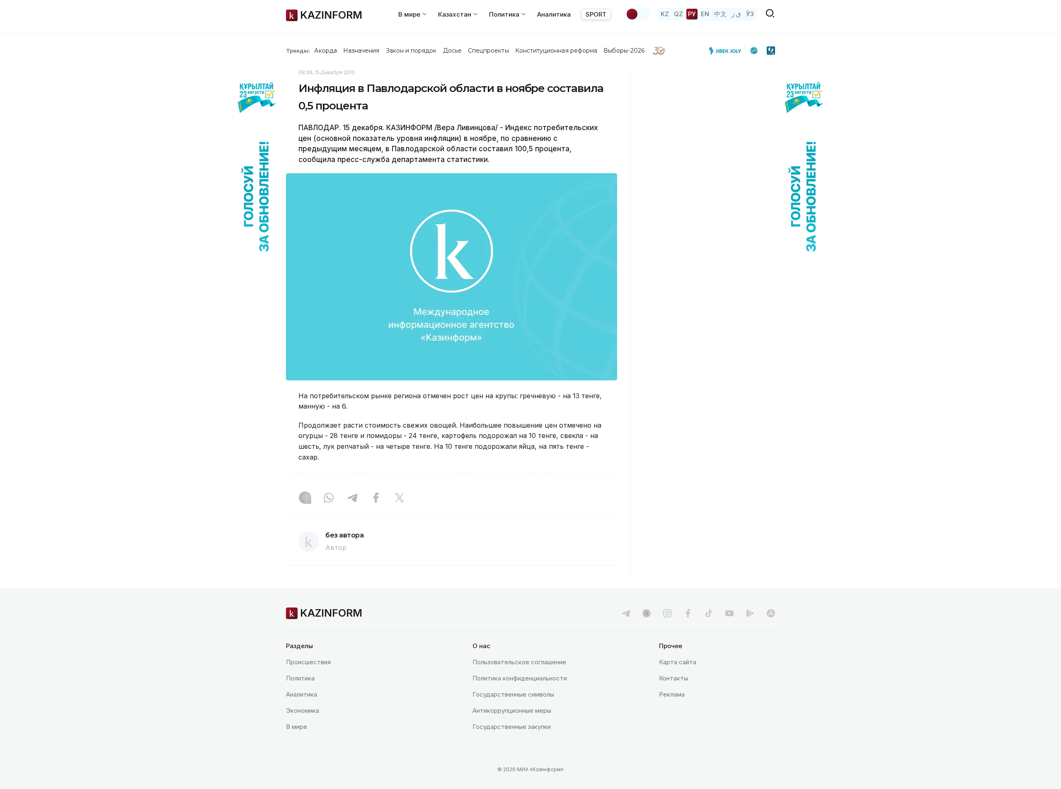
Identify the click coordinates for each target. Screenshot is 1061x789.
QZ (678, 14)
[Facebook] (376, 498)
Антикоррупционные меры (511, 710)
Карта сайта (677, 662)
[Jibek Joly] (727, 50)
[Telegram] (352, 498)
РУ (692, 14)
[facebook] (688, 613)
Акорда (325, 50)
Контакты (673, 678)
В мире (296, 727)
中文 (720, 14)
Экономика (302, 710)
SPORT (596, 14)
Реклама (672, 694)
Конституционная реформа (556, 50)
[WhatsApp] (328, 498)
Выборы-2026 (623, 50)
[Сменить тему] (637, 14)
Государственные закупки (511, 727)
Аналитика (554, 14)
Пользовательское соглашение (519, 662)
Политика (300, 678)
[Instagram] (305, 498)
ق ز (736, 14)
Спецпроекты (488, 50)
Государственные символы (513, 694)
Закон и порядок (411, 50)
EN (705, 14)
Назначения (361, 50)
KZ (665, 14)
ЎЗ (750, 14)
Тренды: (298, 50)
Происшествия (308, 662)
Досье (452, 50)
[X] (399, 498)
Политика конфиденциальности (519, 678)
